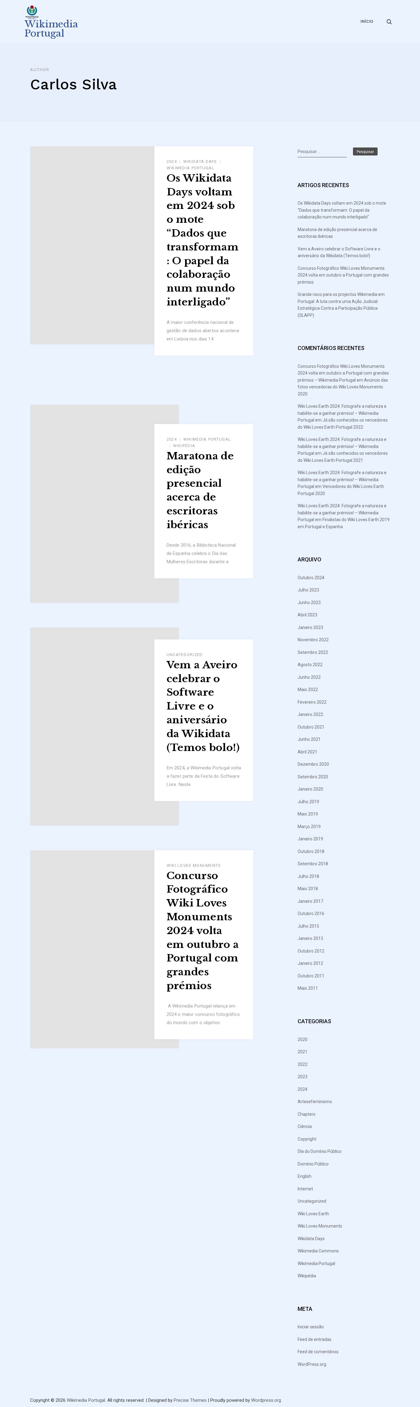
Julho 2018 (308, 876)
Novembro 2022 (313, 639)
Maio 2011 (308, 988)
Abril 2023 (307, 614)
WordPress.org (312, 1364)
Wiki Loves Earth (313, 1213)
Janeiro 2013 (310, 938)
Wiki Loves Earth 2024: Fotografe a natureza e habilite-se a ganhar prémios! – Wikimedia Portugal (342, 413)
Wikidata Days (200, 161)
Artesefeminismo (315, 1101)
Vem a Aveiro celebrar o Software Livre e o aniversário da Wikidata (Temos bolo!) (203, 706)
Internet (305, 1188)
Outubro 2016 (311, 913)
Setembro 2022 (313, 652)
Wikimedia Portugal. (86, 1400)
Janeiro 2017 (310, 901)
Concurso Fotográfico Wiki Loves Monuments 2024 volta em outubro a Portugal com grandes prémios (203, 931)
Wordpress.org (266, 1400)
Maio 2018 (308, 888)
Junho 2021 (309, 739)
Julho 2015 (308, 926)
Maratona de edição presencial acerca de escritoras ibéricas (200, 490)
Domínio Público (313, 1163)
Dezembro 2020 (313, 764)
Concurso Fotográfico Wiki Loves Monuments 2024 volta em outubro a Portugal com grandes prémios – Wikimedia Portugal (343, 373)
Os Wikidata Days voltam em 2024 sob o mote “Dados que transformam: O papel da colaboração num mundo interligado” (203, 240)
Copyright (307, 1139)
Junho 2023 (309, 602)
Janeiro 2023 (310, 627)
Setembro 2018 (313, 863)
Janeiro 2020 (310, 789)
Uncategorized (185, 654)
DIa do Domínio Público (320, 1151)
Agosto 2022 (310, 664)
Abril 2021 (307, 751)
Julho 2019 (308, 801)
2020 (302, 1039)
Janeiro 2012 (310, 963)
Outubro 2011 (311, 975)
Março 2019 (309, 826)
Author (40, 70)
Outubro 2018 (311, 851)
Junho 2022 (309, 677)
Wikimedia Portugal (51, 29)
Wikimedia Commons (318, 1250)
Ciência (305, 1126)
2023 (302, 1076)
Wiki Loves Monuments (194, 865)
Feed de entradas (314, 1339)
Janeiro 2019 (310, 838)
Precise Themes (190, 1400)
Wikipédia (184, 445)
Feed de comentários (318, 1351)
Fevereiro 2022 (312, 702)
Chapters (306, 1114)
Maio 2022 (308, 689)
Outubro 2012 (311, 951)
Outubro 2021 (311, 727)
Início (366, 21)
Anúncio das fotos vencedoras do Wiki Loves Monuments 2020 (343, 387)
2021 (302, 1051)
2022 (302, 1064)
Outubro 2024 (311, 577)
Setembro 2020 (313, 776)
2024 (172, 161)
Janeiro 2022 (310, 714)
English (304, 1176)
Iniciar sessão (311, 1326)
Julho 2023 (308, 590)
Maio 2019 (308, 814)
